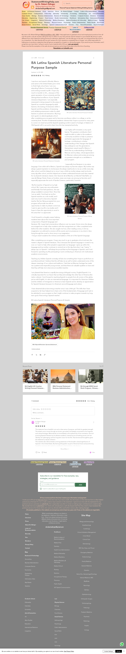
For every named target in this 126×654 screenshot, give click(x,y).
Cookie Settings (108, 651)
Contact (27, 548)
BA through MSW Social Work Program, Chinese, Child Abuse (89, 387)
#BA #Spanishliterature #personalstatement (44, 344)
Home (27, 514)
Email (42, 481)
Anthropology (58, 620)
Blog (26, 552)
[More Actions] (94, 422)
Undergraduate (36, 349)
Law (56, 599)
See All (101, 366)
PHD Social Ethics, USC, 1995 (49, 34)
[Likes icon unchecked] (36, 452)
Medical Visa (57, 542)
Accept (118, 651)
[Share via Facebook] (32, 355)
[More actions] (94, 58)
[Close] (124, 651)
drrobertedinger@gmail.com (45, 8)
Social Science (59, 616)
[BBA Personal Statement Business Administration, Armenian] (63, 376)
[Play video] (63, 321)
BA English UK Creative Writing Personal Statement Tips (35, 387)
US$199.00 (40, 506)
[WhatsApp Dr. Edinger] (121, 644)
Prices (27, 521)
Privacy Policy (29, 544)
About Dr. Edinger (30, 525)
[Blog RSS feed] (32, 7)
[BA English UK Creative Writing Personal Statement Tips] (35, 376)
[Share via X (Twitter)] (36, 355)
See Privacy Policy (69, 651)
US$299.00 (45, 504)
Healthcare (57, 532)
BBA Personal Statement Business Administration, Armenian (61, 387)
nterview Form (42, 500)
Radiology (86, 621)
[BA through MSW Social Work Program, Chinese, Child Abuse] (90, 376)
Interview (28, 517)
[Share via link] (45, 355)
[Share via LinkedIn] (40, 355)
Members (28, 541)
